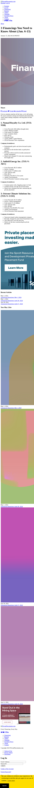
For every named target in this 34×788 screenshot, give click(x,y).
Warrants (6, 14)
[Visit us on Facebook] (10, 20)
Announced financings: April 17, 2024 (12, 304)
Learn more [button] (11, 780)
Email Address (5, 762)
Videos (6, 12)
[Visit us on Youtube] (7, 20)
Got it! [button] (4, 785)
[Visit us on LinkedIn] (11, 20)
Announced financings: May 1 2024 (11, 297)
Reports (6, 11)
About (6, 17)
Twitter (12, 111)
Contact (6, 19)
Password (3, 763)
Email (24, 111)
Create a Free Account (7, 769)
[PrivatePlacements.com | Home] (8, 1)
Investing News (8, 16)
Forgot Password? (6, 772)
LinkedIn (18, 111)
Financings (7, 9)
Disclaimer (7, 754)
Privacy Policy (8, 752)
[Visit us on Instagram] (8, 20)
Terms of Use (8, 751)
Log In (8, 3)
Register (3, 3)
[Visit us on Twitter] (5, 20)
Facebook (4, 111)
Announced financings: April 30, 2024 (12, 300)
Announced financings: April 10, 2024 (12, 704)
